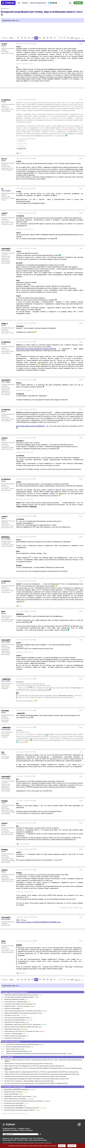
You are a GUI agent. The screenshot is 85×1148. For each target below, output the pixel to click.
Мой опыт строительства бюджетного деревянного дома (21, 1027)
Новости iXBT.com (7, 1057)
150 (51, 38)
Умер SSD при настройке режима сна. (16, 1020)
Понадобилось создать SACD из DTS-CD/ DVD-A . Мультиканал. (23, 1024)
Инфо (81, 43)
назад (11, 38)
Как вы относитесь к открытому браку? (16, 1001)
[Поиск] (70, 3)
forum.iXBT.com (41, 1143)
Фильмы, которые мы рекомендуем (15, 1036)
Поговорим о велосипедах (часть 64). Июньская (19, 1004)
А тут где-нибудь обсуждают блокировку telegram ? (20, 997)
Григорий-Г (23, 844)
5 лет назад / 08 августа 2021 (26, 917)
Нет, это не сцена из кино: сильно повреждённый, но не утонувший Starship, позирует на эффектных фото (36, 1083)
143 (25, 38)
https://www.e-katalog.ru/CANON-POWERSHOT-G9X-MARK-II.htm (38, 922)
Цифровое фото (5, 8)
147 (40, 38)
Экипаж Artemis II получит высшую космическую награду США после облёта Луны (29, 1063)
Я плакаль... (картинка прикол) (13, 1033)
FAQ (34, 1138)
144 (29, 38)
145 (32, 38)
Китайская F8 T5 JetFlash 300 (13, 1038)
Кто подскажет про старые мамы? (14, 1103)
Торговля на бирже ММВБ (12, 1008)
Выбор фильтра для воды (12, 1029)
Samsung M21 (49, 734)
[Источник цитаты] (78, 49)
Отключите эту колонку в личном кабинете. (14, 1113)
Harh (20, 153)
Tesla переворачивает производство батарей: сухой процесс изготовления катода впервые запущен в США (37, 1078)
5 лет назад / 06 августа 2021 (26, 43)
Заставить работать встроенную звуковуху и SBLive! (19, 1110)
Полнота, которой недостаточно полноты (18, 1046)
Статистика (40, 1138)
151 (54, 38)
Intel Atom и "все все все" (12, 1015)
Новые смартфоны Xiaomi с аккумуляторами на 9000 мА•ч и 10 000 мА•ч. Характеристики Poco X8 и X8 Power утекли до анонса (42, 1072)
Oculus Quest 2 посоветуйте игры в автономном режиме (22, 1044)
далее (72, 38)
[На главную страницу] (8, 3)
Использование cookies (9, 1140)
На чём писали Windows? (11, 1094)
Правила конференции (21, 1138)
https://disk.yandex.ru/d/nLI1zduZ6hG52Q (30, 426)
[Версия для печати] (76, 38)
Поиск (30, 1138)
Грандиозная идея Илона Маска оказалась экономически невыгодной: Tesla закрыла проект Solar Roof (35, 1076)
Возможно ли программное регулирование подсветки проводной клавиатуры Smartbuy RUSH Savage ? (36, 1053)
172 (61, 38)
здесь (17, 20)
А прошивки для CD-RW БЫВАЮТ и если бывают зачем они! (21, 1108)
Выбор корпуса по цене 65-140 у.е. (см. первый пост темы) (22, 1031)
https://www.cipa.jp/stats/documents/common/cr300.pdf (36, 349)
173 (64, 38)
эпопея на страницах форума (39, 690)
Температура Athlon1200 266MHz (13, 1105)
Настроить (72, 1146)
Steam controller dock (12, 1049)
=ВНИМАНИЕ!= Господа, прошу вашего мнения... (18, 1096)
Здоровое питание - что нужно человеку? (17, 1006)
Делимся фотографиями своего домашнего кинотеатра (21, 1013)
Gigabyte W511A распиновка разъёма (16, 1051)
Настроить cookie (22, 1140)
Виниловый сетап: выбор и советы (15, 1022)
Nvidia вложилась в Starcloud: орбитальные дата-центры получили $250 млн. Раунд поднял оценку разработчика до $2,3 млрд (42, 1074)
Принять (62, 1146)
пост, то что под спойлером (51, 740)
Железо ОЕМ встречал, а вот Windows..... (16, 1098)
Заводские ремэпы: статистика (13, 1092)
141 (18, 38)
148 (43, 38)
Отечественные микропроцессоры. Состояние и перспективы (23, 1011)
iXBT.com (6, 1143)
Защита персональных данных (38, 1140)
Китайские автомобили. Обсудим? (14, 999)
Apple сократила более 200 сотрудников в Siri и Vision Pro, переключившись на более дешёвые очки (34, 1066)
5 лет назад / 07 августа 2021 (26, 752)
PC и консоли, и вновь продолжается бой (17, 1017)
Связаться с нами (8, 1138)
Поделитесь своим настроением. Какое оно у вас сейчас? (22, 995)
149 (47, 38)
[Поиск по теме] (79, 38)
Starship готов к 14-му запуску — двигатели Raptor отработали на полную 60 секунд (29, 1081)
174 (68, 38)
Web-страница (5, 263)
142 (22, 38)
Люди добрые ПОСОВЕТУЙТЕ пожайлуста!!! (16, 1089)
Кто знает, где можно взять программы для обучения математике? (23, 1101)
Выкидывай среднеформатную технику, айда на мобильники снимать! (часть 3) (42, 13)
